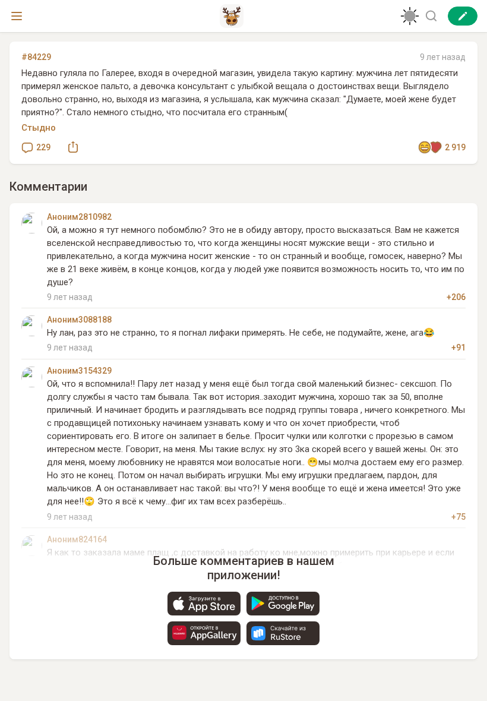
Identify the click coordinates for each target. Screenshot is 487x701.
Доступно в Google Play (283, 603)
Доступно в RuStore (283, 633)
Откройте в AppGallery (204, 633)
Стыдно (38, 127)
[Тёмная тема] (409, 16)
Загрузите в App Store (204, 603)
